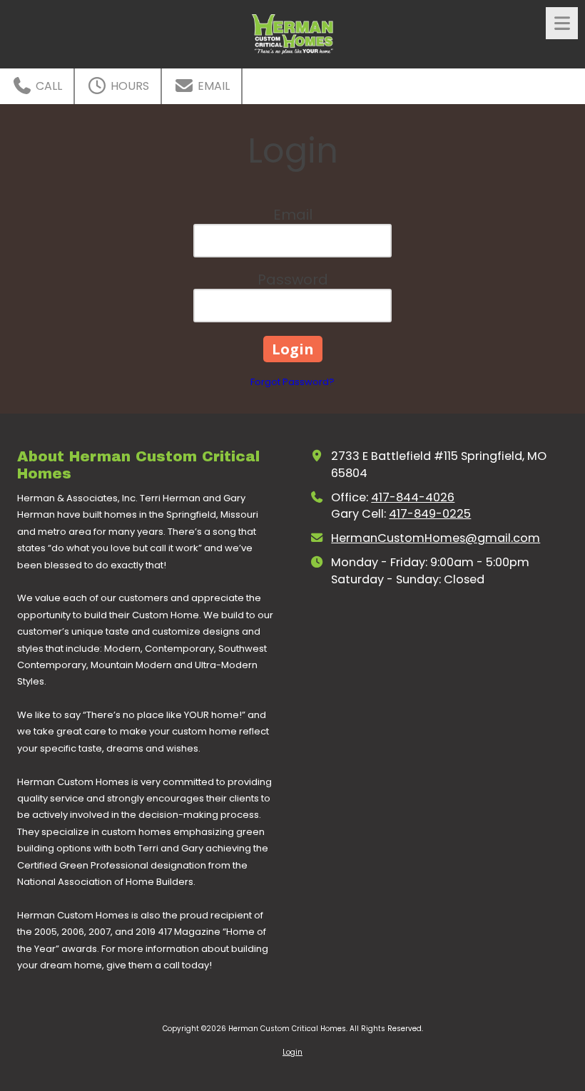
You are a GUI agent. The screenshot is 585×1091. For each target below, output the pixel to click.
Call (47, 86)
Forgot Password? (292, 382)
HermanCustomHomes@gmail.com (435, 538)
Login (292, 1052)
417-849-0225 (430, 514)
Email (212, 86)
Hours (128, 86)
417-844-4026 (412, 497)
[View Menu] (562, 23)
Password (293, 280)
